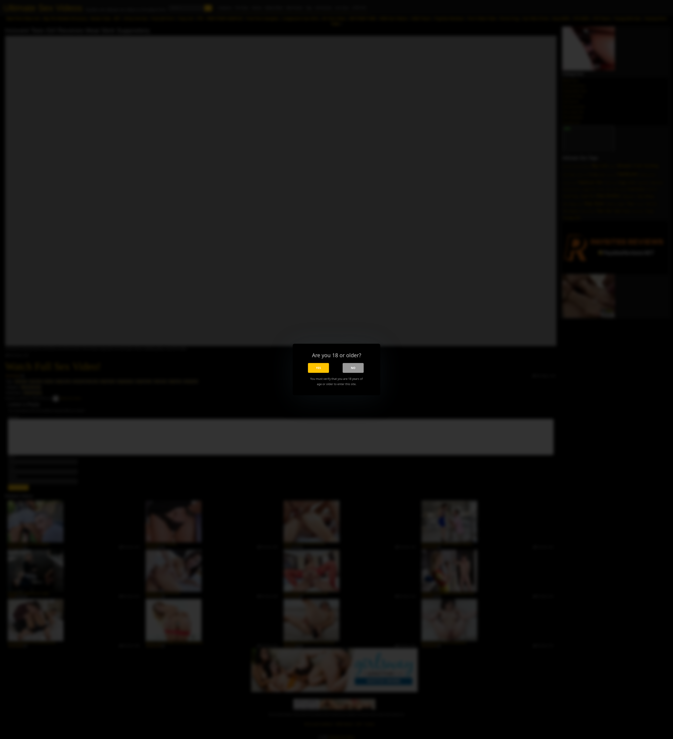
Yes (318, 368)
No (353, 368)
